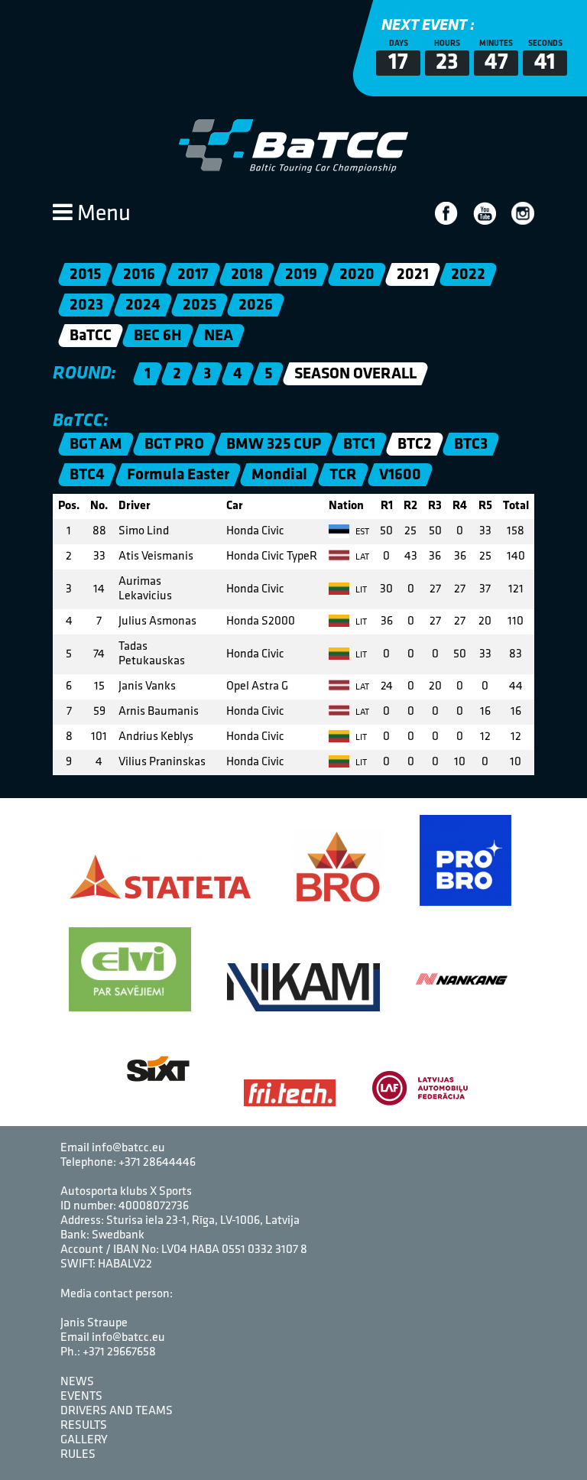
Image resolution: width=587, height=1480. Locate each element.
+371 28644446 (157, 1163)
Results (83, 1426)
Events (81, 1397)
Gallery (84, 1440)
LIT (360, 590)
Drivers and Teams (116, 1411)
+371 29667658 (119, 1352)
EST (361, 532)
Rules (78, 1455)
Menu (102, 214)
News (77, 1382)
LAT (361, 557)
